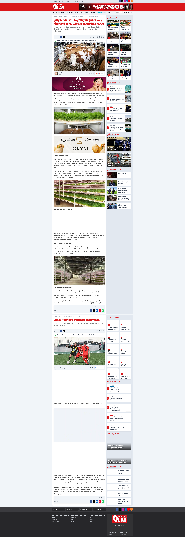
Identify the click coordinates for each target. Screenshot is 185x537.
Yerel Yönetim (55, 521)
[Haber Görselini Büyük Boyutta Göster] (79, 56)
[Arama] (132, 12)
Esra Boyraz (62, 73)
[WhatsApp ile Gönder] (103, 310)
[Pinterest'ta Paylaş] (100, 310)
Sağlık (72, 519)
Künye (55, 1)
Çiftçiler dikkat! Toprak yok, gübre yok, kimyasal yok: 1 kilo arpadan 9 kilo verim (82, 16)
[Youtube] (129, 1)
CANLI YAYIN (85, 509)
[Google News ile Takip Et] (99, 73)
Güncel (71, 12)
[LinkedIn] (127, 1)
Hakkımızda (110, 530)
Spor (81, 12)
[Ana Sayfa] (56, 12)
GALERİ (127, 12)
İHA (63, 367)
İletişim (67, 1)
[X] (122, 1)
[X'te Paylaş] (64, 37)
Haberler (56, 16)
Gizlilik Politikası (123, 528)
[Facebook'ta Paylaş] (61, 37)
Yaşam (72, 521)
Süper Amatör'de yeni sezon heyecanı (71, 316)
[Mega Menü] (53, 12)
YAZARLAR (98, 509)
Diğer (109, 12)
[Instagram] (125, 1)
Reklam (61, 1)
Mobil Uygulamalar (112, 532)
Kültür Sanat (74, 517)
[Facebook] (120, 1)
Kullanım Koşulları (124, 530)
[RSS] (132, 1)
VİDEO (119, 12)
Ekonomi (92, 12)
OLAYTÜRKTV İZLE (63, 12)
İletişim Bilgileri (123, 534)
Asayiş (77, 12)
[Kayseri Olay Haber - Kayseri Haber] (119, 519)
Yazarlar (54, 519)
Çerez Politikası (123, 532)
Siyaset (87, 12)
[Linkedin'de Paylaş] (97, 310)
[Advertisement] (45, 35)
